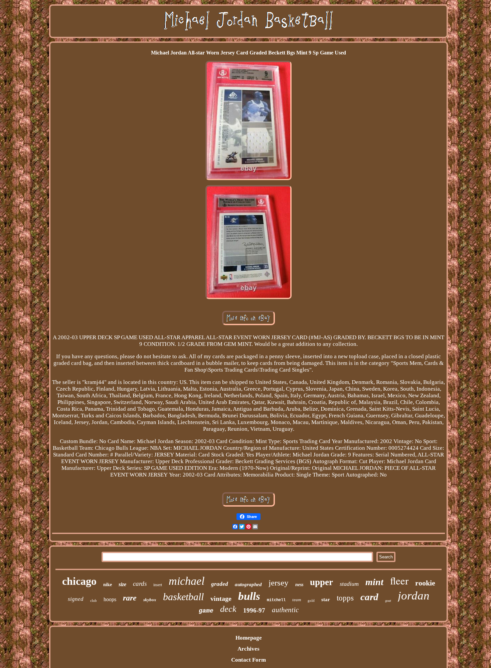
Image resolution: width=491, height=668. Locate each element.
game (206, 611)
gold (311, 600)
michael (186, 581)
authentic (285, 610)
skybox (149, 599)
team (296, 599)
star (325, 599)
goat (388, 601)
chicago (79, 581)
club (93, 600)
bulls (249, 596)
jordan (414, 595)
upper (321, 582)
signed (76, 599)
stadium (349, 583)
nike (107, 584)
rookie (425, 583)
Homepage (248, 638)
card (369, 596)
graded (219, 584)
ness (299, 584)
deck (228, 609)
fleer (399, 580)
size (122, 584)
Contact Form (248, 660)
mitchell (276, 600)
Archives (248, 649)
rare (130, 597)
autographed (248, 584)
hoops (110, 599)
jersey (279, 582)
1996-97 (254, 610)
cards (140, 583)
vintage (220, 598)
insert (157, 584)
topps (345, 598)
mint (374, 582)
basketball (183, 596)
